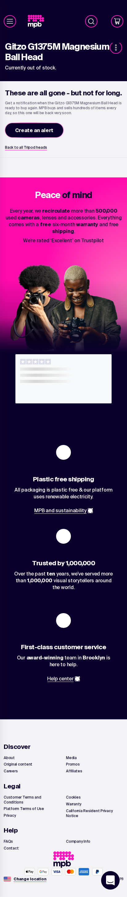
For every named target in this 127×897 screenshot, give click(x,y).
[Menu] (10, 21)
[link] (38, 21)
